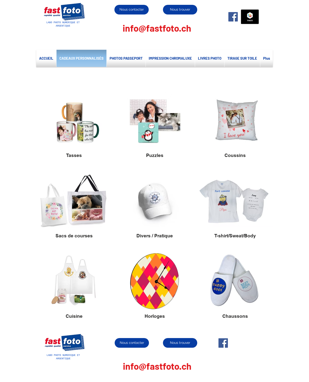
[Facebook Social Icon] (233, 16)
